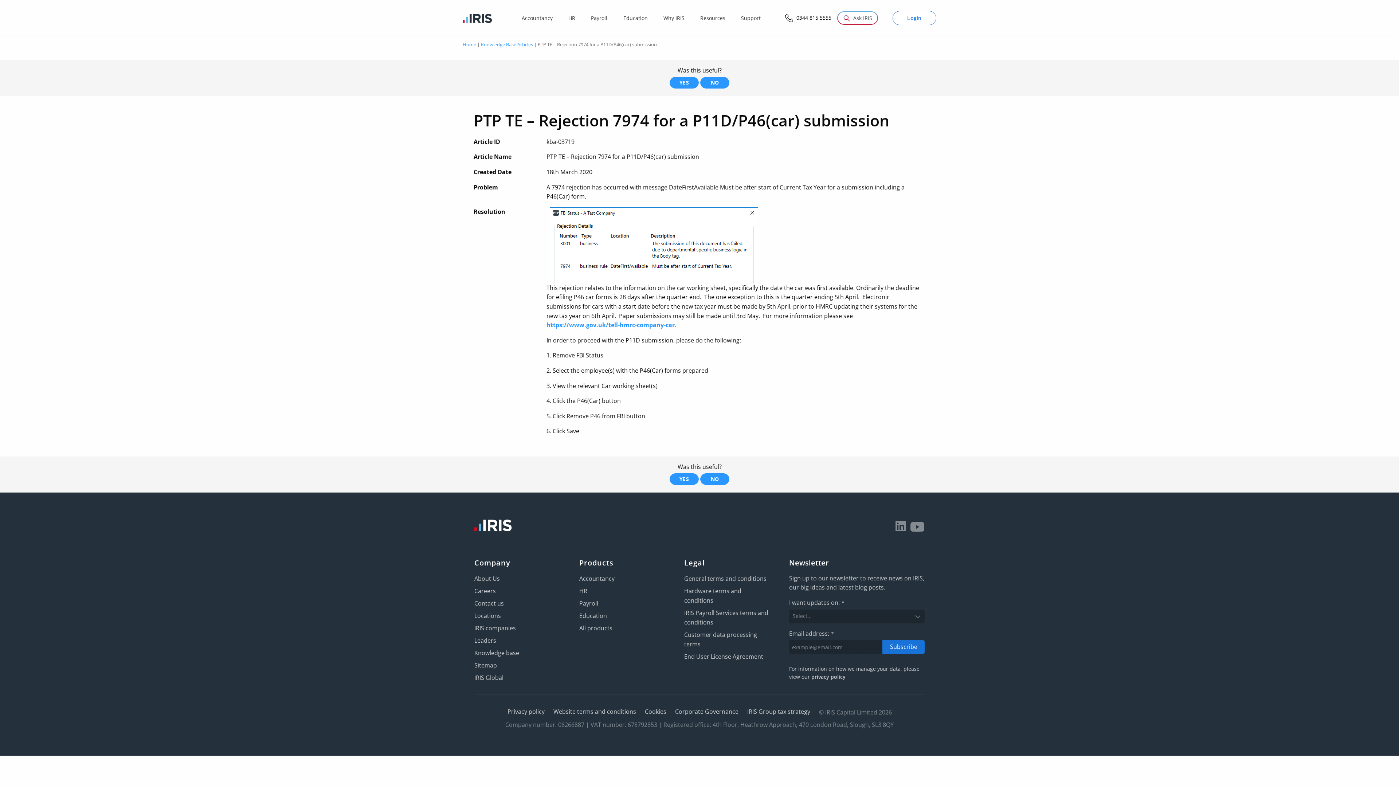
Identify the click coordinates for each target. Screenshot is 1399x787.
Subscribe (903, 647)
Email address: (811, 634)
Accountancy (597, 579)
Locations (487, 616)
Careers (485, 591)
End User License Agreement (723, 657)
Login (914, 18)
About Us (487, 579)
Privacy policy (526, 712)
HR (583, 591)
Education (593, 616)
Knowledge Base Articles (507, 44)
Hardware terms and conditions (712, 595)
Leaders (485, 641)
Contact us (489, 603)
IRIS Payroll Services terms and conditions (726, 617)
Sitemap (485, 665)
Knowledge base (496, 653)
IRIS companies (495, 628)
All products (595, 628)
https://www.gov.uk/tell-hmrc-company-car (610, 325)
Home (469, 44)
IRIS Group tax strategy (778, 712)
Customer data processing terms (720, 639)
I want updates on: (817, 603)
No (715, 82)
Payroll (588, 603)
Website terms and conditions (594, 712)
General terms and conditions (725, 579)
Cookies (655, 712)
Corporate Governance (706, 712)
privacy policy (828, 676)
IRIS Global (488, 678)
